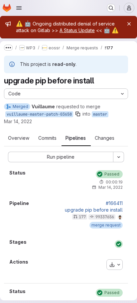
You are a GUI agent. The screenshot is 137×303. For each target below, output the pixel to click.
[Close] (129, 24)
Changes (104, 138)
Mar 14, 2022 (18, 121)
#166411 (114, 203)
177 (82, 217)
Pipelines (76, 138)
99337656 (104, 217)
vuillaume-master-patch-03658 (39, 114)
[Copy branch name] (78, 114)
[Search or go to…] (111, 8)
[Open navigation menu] (19, 8)
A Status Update (77, 30)
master (100, 114)
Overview (18, 138)
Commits (47, 138)
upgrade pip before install (94, 210)
